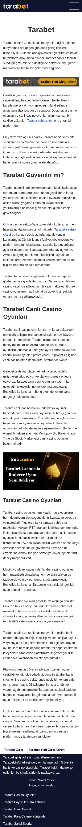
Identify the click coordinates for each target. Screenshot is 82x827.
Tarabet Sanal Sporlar (18, 823)
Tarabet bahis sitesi (40, 120)
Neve (32, 780)
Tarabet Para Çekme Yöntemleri (25, 816)
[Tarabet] (15, 6)
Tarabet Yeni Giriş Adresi (47, 749)
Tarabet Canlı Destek (17, 809)
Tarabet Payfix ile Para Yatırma (24, 802)
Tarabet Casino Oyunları (19, 795)
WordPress (46, 780)
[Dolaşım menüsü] (74, 6)
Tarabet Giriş (13, 749)
